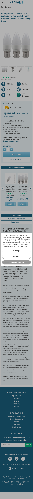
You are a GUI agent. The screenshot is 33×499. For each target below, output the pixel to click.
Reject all (16, 257)
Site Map (16, 424)
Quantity (7, 146)
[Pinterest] (23, 459)
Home (16, 406)
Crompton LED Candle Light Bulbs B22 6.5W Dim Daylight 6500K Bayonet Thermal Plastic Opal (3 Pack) (22, 188)
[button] (16, 77)
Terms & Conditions (17, 484)
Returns (17, 401)
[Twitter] (16, 459)
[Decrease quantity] (6, 204)
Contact (16, 422)
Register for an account (16, 416)
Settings (16, 251)
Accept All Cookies (16, 262)
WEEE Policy (9, 483)
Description (16, 215)
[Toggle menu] (2, 2)
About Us (5, 481)
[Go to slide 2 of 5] (30, 188)
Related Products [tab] (16, 168)
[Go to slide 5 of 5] (3, 188)
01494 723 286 (18, 468)
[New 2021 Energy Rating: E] (6, 107)
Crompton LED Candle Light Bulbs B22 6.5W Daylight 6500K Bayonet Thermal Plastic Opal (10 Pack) (10, 188)
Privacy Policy (14, 481)
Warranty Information (16, 219)
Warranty (16, 404)
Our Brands (16, 427)
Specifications (16, 222)
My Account (16, 396)
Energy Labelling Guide (16, 108)
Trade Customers (16, 419)
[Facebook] (10, 459)
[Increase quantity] (15, 204)
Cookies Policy (25, 481)
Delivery (16, 398)
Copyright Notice (23, 483)
